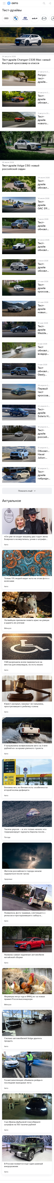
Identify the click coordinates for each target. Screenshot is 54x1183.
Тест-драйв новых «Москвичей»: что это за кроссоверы (44, 309)
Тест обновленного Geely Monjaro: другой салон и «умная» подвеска (44, 371)
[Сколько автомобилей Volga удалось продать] (27, 1029)
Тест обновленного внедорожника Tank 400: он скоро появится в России (44, 351)
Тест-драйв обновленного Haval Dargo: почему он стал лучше (44, 184)
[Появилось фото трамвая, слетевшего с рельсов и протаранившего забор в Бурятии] (27, 904)
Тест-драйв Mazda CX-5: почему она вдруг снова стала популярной (44, 330)
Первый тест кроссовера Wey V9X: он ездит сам (44, 392)
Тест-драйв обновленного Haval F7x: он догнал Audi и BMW (44, 247)
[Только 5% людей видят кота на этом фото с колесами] (27, 569)
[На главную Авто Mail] (14, 3)
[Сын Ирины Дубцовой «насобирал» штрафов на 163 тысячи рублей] (27, 1113)
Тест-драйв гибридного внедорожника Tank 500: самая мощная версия (44, 475)
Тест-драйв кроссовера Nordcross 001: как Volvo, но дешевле (44, 288)
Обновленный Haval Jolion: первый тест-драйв (44, 455)
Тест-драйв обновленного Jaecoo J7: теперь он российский (44, 226)
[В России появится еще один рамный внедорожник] (27, 1155)
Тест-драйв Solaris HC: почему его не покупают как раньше (44, 413)
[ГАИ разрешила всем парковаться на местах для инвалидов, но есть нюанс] (27, 653)
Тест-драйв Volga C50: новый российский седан (20, 167)
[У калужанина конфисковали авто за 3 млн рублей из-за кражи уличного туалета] (27, 736)
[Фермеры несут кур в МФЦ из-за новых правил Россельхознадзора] (27, 987)
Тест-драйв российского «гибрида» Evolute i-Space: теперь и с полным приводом (44, 434)
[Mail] (8, 3)
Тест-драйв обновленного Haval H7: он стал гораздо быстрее (44, 268)
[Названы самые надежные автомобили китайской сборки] (27, 945)
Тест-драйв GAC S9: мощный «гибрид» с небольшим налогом (44, 205)
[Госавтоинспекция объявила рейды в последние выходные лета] (27, 1071)
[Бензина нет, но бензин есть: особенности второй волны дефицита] (27, 778)
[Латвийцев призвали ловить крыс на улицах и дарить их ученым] (27, 611)
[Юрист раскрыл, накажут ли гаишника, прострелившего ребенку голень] (27, 695)
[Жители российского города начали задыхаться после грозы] (27, 862)
